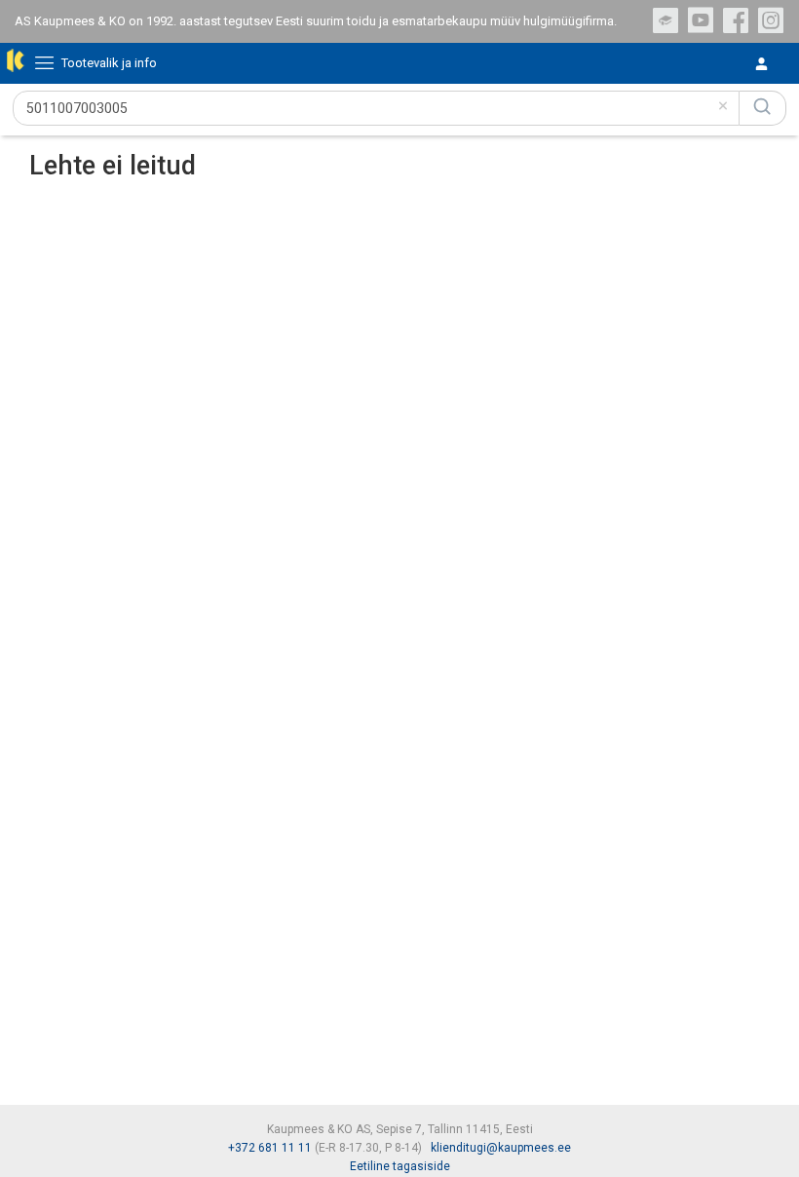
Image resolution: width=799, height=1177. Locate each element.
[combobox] (376, 108)
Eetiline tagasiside (400, 1166)
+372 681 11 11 (270, 1148)
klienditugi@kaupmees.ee (501, 1148)
